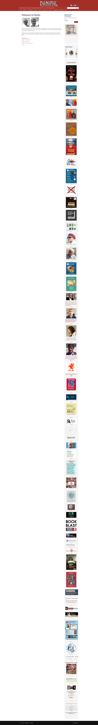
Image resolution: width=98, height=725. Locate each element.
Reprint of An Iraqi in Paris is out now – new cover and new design (30, 7)
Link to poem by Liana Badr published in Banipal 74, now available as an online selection (71, 338)
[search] (78, 8)
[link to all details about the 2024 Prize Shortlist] (71, 202)
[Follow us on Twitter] (75, 5)
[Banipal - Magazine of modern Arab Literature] (49, 3)
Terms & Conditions (25, 722)
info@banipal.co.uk (71, 713)
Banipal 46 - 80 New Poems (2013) (27, 43)
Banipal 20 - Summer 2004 (26, 39)
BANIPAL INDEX (67, 709)
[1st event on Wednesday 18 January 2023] (71, 384)
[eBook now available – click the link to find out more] (71, 146)
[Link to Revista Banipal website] (71, 579)
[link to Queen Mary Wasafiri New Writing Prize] (71, 129)
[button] (66, 53)
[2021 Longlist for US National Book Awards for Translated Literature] (71, 545)
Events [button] (40, 9)
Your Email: (66, 20)
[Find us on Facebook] (77, 5)
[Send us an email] (71, 5)
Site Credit (31, 722)
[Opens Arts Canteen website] (71, 535)
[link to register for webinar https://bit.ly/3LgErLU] (71, 90)
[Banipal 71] (71, 53)
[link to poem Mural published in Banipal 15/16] (71, 349)
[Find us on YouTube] (73, 5)
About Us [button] (50, 9)
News (66, 9)
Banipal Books (56, 9)
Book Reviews (30, 9)
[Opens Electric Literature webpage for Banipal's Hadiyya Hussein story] (71, 680)
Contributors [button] (45, 9)
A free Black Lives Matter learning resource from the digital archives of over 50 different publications (71, 601)
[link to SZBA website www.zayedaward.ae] (71, 496)
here (71, 704)
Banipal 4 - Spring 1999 (25, 41)
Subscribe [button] (35, 9)
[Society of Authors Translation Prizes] (71, 614)
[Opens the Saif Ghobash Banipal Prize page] (71, 648)
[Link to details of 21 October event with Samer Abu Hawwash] (71, 102)
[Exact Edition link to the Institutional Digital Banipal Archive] (71, 630)
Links (21, 722)
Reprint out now (71, 82)
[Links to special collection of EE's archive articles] (71, 598)
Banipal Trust (62, 9)
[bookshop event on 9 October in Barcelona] (71, 114)
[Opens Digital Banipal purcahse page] (71, 562)
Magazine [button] (24, 9)
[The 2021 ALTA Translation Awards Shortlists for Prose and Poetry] (71, 540)
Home (21, 9)
